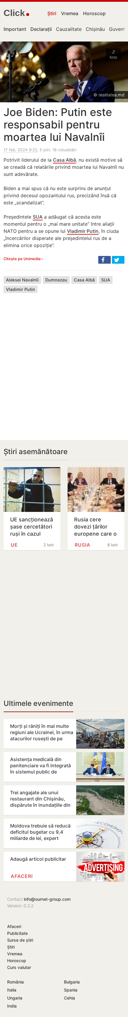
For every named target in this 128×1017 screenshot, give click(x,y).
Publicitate (17, 933)
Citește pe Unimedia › (23, 259)
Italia (11, 989)
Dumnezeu (56, 279)
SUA (38, 217)
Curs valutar (19, 967)
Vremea (69, 13)
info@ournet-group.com (47, 899)
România (15, 981)
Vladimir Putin (83, 231)
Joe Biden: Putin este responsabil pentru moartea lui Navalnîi (58, 125)
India (12, 1005)
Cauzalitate (69, 29)
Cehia (69, 997)
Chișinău (95, 29)
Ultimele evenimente (38, 703)
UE (14, 545)
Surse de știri (20, 940)
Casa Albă (64, 160)
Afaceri (22, 876)
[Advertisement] (64, 362)
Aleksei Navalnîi (22, 279)
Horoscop (94, 13)
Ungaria (14, 997)
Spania (70, 989)
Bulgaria (72, 981)
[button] (104, 260)
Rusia (82, 545)
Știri (51, 13)
